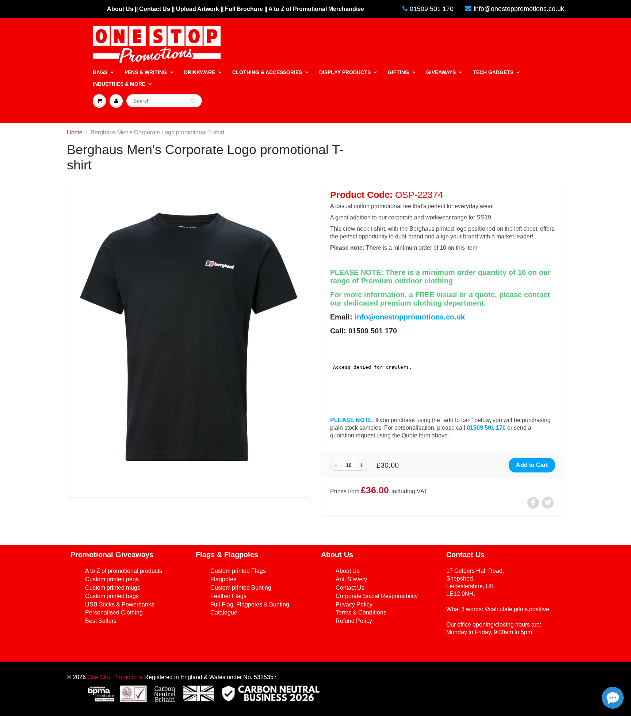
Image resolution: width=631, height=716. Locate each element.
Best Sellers (100, 621)
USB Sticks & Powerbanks (119, 604)
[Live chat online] (613, 698)
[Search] (193, 101)
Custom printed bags (112, 596)
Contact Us (350, 588)
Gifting (398, 72)
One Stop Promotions (115, 677)
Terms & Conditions (361, 612)
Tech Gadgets (493, 72)
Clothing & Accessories (267, 72)
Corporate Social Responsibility (377, 596)
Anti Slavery (351, 579)
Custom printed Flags (238, 571)
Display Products (345, 72)
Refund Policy (354, 621)
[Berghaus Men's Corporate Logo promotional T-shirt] (188, 338)
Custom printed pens (112, 579)
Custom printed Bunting (240, 588)
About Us (348, 571)
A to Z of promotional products (123, 571)
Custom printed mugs (112, 588)
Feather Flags (228, 596)
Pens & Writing (146, 72)
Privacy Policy (354, 604)
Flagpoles (223, 579)
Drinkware (199, 72)
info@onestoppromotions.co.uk (519, 8)
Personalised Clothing (114, 612)
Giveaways (441, 72)
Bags (100, 72)
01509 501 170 (432, 8)
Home (75, 132)
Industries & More (119, 84)
